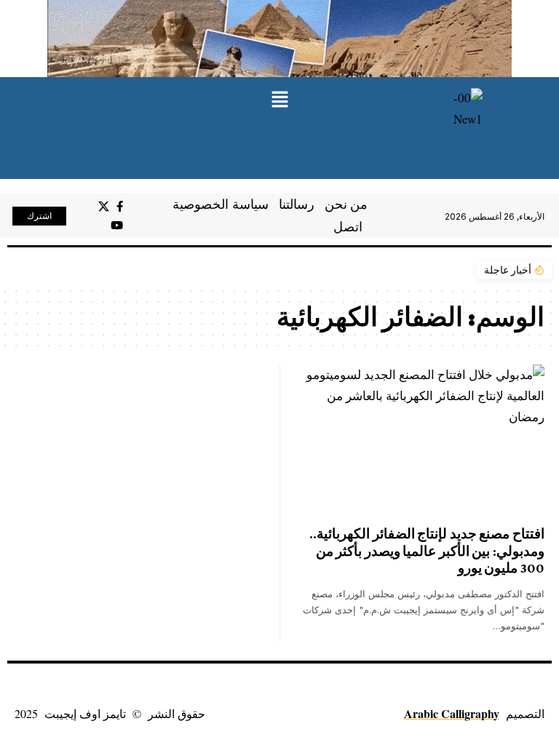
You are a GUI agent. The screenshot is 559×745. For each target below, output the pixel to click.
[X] (104, 206)
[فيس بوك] (120, 206)
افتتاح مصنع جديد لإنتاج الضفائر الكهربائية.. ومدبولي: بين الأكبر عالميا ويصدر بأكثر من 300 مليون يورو (426, 550)
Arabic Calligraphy (451, 713)
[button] (279, 100)
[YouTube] (117, 225)
